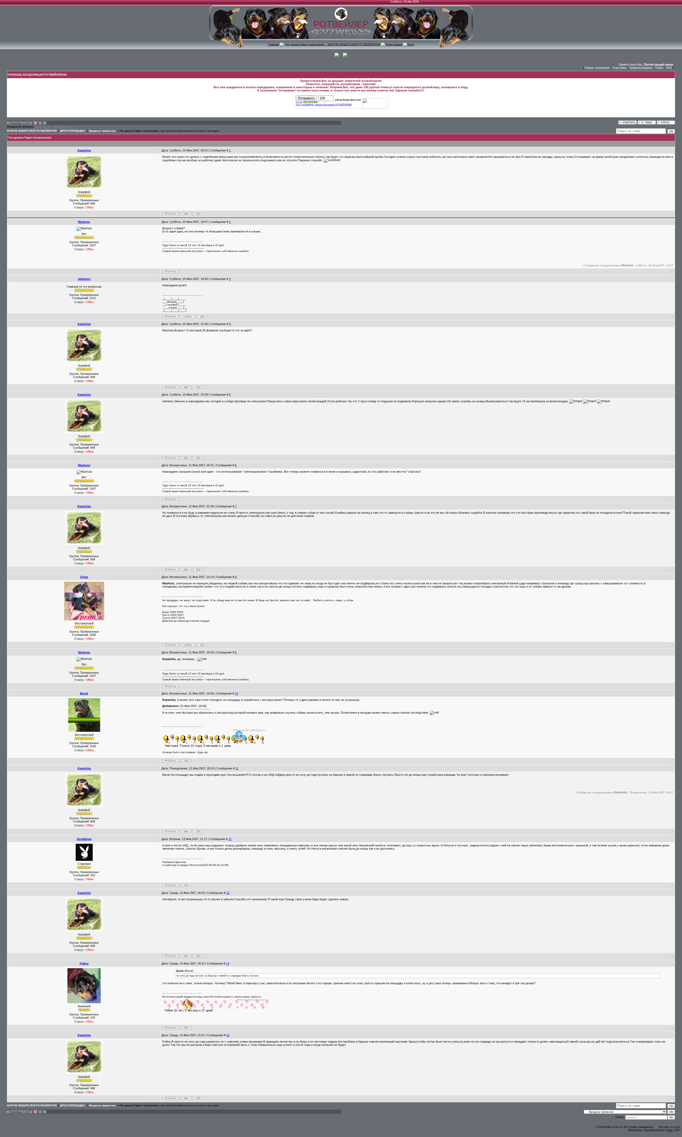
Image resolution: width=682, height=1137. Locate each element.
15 (227, 1035)
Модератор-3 (43, 126)
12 (230, 839)
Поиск (659, 67)
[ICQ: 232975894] (202, 316)
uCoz (677, 1126)
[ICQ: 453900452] (186, 885)
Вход (410, 44)
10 (236, 693)
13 (227, 892)
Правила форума (640, 67)
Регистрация (393, 44)
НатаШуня (84, 839)
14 (227, 963)
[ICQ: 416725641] (186, 1027)
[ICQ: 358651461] (198, 213)
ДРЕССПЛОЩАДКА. (73, 130)
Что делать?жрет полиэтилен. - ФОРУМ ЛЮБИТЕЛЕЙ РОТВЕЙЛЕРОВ (332, 44)
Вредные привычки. (102, 130)
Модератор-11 (63, 126)
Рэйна (84, 963)
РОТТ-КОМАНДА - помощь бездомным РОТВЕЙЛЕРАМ (324, 104)
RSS (669, 67)
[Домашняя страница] (186, 213)
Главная (273, 44)
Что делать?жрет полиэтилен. (139, 130)
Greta (84, 576)
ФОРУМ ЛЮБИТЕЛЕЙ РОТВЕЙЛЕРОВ (32, 130)
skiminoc (84, 278)
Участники (619, 67)
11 (237, 768)
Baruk (84, 693)
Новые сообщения (597, 67)
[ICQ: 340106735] (202, 645)
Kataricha (84, 150)
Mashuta (84, 221)
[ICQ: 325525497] (186, 760)
